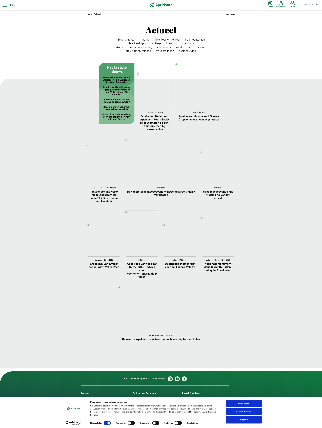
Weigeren (243, 420)
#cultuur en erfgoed (138, 50)
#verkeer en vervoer (167, 39)
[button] (230, 14)
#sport (201, 47)
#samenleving (187, 50)
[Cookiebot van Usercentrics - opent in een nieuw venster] (74, 423)
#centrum (188, 43)
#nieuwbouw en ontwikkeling (134, 47)
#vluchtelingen (164, 50)
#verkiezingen (137, 43)
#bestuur (171, 43)
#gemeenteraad (195, 39)
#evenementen (126, 39)
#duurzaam (164, 47)
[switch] (131, 423)
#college (155, 43)
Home (89, 14)
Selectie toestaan (243, 412)
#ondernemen (184, 47)
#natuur (145, 39)
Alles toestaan (243, 403)
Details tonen (192, 423)
